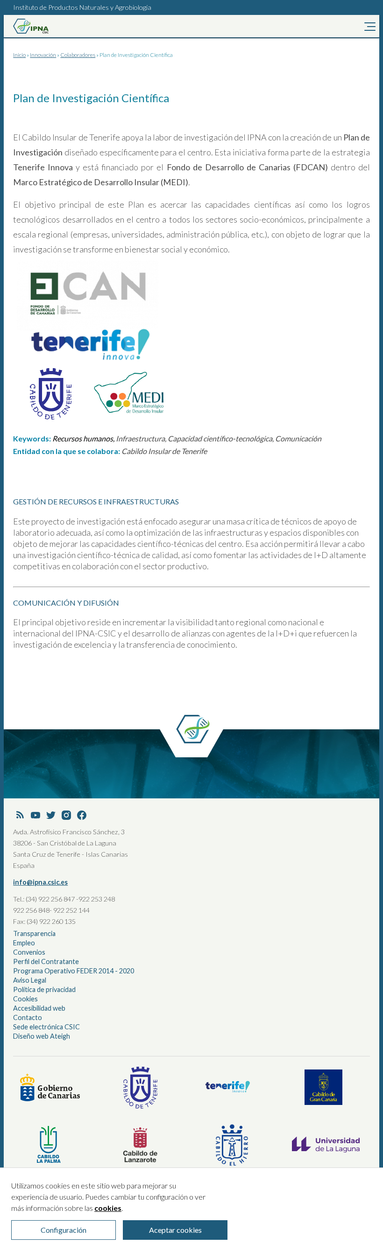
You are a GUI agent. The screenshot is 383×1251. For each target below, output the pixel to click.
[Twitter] (51, 816)
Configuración (63, 1229)
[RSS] (20, 816)
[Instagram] (66, 816)
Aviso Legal (29, 980)
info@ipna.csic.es (40, 882)
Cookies (25, 999)
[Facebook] (82, 816)
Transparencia (34, 933)
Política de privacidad (44, 989)
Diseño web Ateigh (41, 1036)
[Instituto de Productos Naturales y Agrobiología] (45, 26)
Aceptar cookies (175, 1229)
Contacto (27, 1017)
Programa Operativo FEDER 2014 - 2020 (73, 971)
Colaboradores (77, 54)
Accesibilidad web (39, 1008)
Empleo (24, 943)
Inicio (19, 54)
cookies (107, 1207)
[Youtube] (35, 816)
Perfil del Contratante (46, 961)
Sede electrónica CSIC (46, 1027)
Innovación (43, 54)
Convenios (29, 952)
